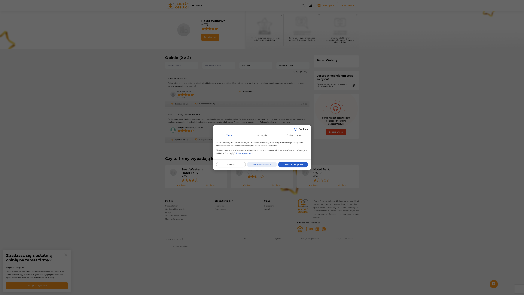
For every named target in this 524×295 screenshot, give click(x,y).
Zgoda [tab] (229, 135)
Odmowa (231, 164)
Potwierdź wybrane (262, 164)
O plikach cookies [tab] (295, 135)
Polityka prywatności (245, 153)
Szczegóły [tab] (262, 135)
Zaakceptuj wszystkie (293, 164)
